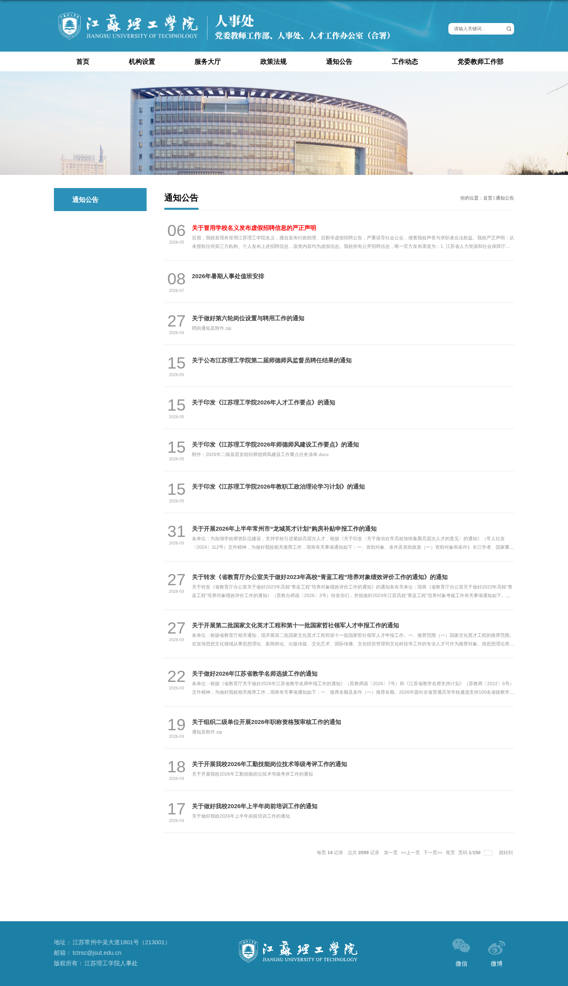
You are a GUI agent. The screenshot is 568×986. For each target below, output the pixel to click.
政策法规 (273, 61)
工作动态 (405, 61)
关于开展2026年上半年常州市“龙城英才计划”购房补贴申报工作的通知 (284, 528)
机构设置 (142, 61)
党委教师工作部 (481, 61)
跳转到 (506, 852)
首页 (82, 61)
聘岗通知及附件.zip (211, 328)
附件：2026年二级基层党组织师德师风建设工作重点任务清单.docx (260, 454)
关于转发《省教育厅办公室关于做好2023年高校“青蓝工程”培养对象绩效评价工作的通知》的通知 (320, 577)
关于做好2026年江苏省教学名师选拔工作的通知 (255, 673)
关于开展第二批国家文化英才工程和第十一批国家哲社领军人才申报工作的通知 (295, 625)
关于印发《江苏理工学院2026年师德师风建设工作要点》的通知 (275, 444)
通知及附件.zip (207, 731)
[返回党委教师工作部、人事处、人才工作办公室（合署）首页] (224, 13)
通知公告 (339, 61)
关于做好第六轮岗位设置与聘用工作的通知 (248, 318)
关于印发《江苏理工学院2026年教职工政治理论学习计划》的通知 (278, 486)
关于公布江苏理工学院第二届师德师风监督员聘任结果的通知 (272, 360)
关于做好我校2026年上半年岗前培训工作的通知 (255, 806)
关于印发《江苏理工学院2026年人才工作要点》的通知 (263, 402)
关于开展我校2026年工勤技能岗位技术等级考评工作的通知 (269, 764)
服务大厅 (208, 61)
